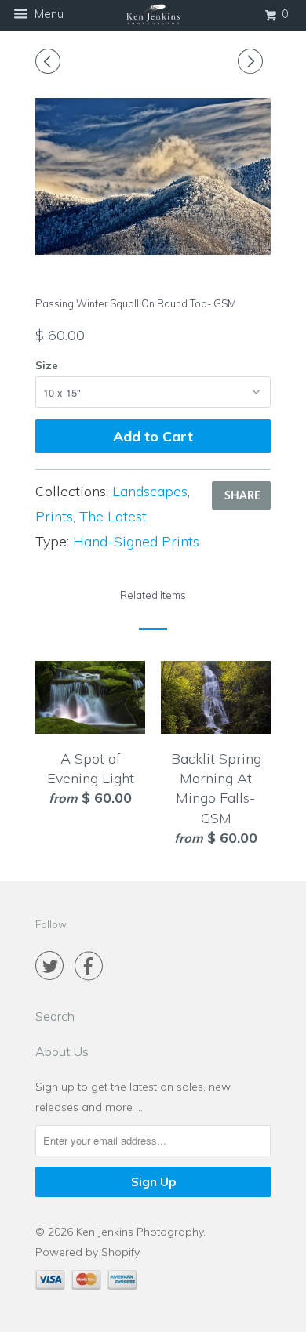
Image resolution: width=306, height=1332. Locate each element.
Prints (54, 516)
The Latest (113, 516)
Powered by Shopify (87, 1252)
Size (46, 365)
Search (55, 1016)
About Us (62, 1051)
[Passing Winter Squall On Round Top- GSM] (153, 176)
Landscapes (150, 491)
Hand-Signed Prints (136, 541)
